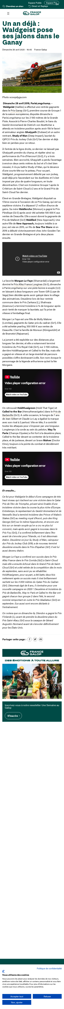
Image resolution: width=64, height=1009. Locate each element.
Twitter (35, 639)
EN (57, 4)
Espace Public (35, 3)
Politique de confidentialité (49, 968)
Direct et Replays (40, 6)
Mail (41, 639)
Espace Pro (51, 2)
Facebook (29, 639)
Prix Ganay (17, 110)
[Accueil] (32, 13)
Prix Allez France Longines (28, 284)
